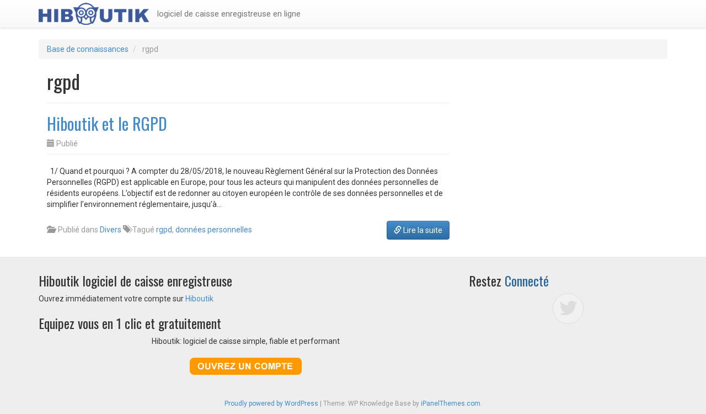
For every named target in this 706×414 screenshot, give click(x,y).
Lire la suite (422, 230)
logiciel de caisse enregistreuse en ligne (229, 14)
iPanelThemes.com (450, 403)
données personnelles (213, 229)
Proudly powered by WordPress (271, 403)
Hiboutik (199, 298)
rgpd (164, 229)
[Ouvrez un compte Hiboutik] (245, 366)
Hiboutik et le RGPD (107, 123)
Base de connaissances (88, 49)
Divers (110, 229)
